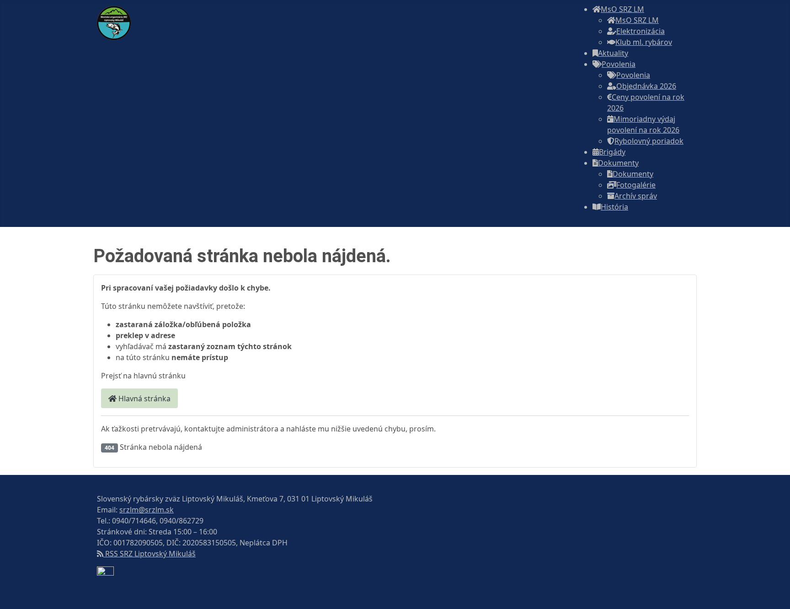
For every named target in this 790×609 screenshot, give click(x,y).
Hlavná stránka (144, 398)
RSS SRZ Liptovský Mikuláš (149, 554)
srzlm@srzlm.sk (146, 510)
